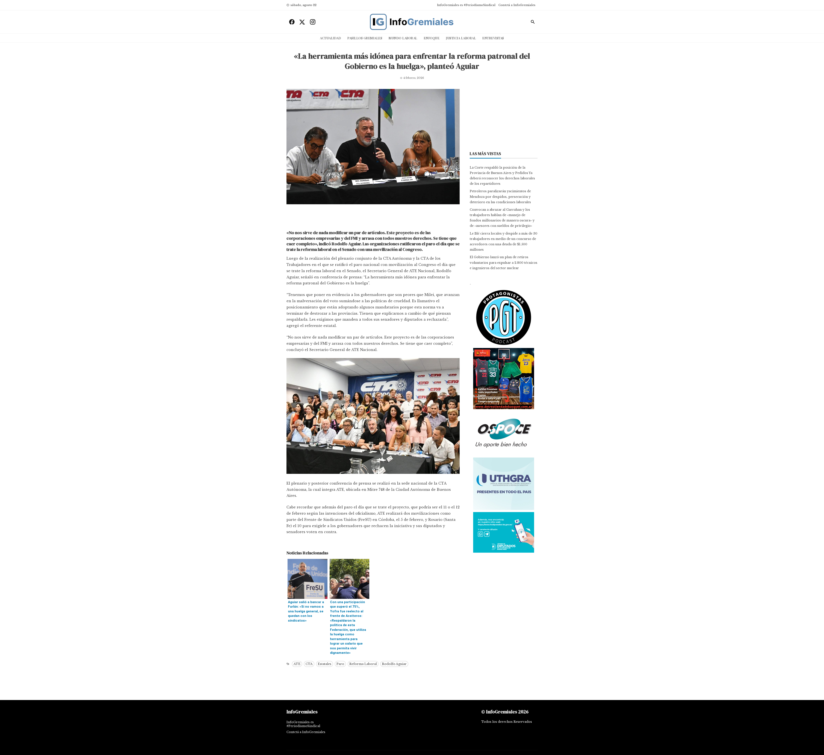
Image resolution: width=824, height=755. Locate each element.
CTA (309, 664)
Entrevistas (493, 38)
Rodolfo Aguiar (394, 664)
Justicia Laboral (461, 38)
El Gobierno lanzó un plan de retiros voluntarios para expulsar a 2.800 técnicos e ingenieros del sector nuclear (503, 262)
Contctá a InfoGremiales (516, 5)
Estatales (324, 664)
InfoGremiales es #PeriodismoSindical (466, 5)
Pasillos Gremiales (364, 38)
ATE (297, 664)
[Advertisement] (373, 218)
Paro (340, 664)
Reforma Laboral (363, 664)
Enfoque (432, 38)
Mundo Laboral (403, 38)
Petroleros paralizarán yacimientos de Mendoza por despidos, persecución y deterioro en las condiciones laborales (500, 196)
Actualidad (330, 38)
